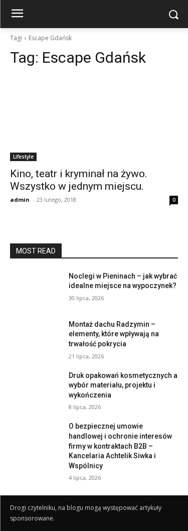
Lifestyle (23, 156)
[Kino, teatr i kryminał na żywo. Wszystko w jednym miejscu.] (94, 119)
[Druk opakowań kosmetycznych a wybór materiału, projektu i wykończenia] (35, 388)
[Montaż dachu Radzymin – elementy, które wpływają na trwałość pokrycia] (35, 337)
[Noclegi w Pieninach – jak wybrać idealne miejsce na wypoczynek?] (35, 289)
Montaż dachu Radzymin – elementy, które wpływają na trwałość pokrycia (114, 334)
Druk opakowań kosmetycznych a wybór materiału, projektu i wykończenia (123, 385)
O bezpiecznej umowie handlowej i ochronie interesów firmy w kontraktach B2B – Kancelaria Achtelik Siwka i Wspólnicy (120, 445)
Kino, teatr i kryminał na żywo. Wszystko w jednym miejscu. (78, 180)
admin (20, 199)
